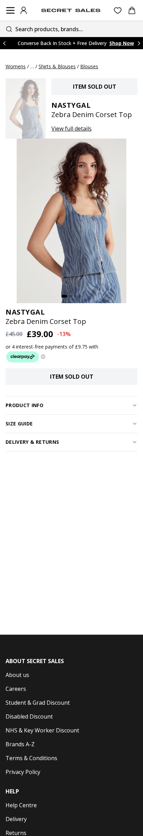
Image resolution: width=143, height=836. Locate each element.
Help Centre (21, 805)
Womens (16, 66)
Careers (16, 689)
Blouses (89, 66)
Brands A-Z (20, 744)
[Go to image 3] (75, 296)
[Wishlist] (118, 10)
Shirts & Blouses (57, 66)
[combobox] (71, 29)
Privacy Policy (23, 772)
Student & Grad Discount (38, 702)
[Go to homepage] (70, 10)
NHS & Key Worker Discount (42, 730)
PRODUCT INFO (24, 405)
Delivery (16, 819)
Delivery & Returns (32, 442)
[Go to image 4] (80, 296)
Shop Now (121, 43)
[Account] (24, 10)
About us (17, 675)
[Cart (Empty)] (132, 10)
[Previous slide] (4, 43)
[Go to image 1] (64, 296)
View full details (71, 128)
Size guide (19, 423)
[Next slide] (139, 43)
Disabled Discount (29, 716)
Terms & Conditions (31, 758)
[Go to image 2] (70, 296)
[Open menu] (10, 10)
